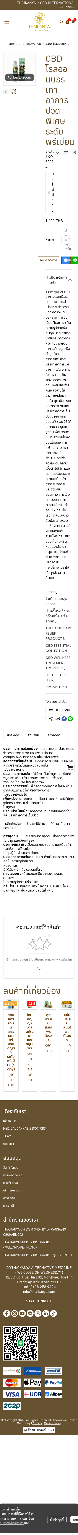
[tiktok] (53, 1313)
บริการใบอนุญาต (13, 1190)
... (20, 44)
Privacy (37, 1423)
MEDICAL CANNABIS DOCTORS (24, 1128)
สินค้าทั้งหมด (10, 1168)
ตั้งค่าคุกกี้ (57, 1520)
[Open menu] (6, 21)
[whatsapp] (37, 1313)
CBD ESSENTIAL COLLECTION (58, 648)
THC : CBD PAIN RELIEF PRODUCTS (58, 633)
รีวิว (39, 969)
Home (11, 44)
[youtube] (22, 1313)
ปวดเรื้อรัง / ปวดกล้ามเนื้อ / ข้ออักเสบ (58, 616)
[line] (30, 1313)
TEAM (7, 1136)
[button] (61, 22)
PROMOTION (33, 44)
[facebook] (6, 1313)
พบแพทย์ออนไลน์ (13, 1175)
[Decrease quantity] (60, 240)
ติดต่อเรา (8, 1144)
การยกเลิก (9, 1206)
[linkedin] (45, 1313)
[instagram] (14, 1313)
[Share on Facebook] (64, 718)
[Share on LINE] (70, 718)
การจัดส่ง (9, 1198)
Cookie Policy (52, 1423)
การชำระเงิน (10, 1183)
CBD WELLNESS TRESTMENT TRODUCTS (58, 663)
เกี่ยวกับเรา (9, 1121)
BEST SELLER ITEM (56, 678)
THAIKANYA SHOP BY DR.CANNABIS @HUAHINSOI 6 (38, 1255)
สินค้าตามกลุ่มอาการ (57, 601)
